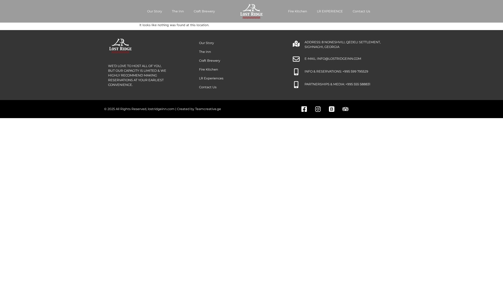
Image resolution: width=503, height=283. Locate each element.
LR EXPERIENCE (330, 11)
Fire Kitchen (297, 11)
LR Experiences (211, 78)
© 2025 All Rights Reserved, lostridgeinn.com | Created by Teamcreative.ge (162, 109)
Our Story (154, 11)
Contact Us (361, 11)
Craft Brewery (204, 11)
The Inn (178, 11)
